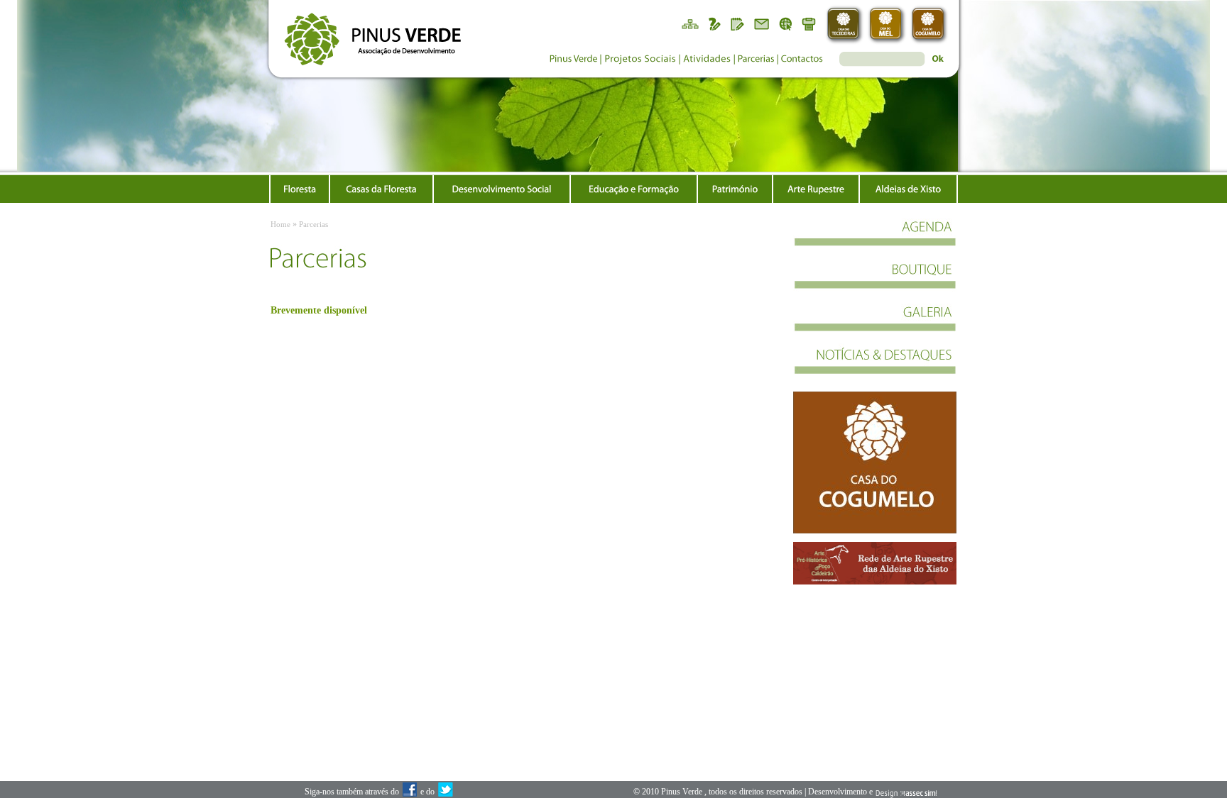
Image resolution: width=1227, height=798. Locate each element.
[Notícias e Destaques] (874, 367)
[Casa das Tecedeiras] (845, 25)
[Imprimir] (810, 23)
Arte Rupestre (815, 188)
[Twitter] (445, 793)
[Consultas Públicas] (714, 23)
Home (280, 224)
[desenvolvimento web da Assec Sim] (906, 793)
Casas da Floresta (381, 188)
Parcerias (756, 60)
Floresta (300, 188)
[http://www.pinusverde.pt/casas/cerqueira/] (874, 462)
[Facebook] (409, 793)
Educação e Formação (634, 188)
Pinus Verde (572, 60)
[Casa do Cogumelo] (930, 25)
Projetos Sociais (639, 60)
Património (735, 188)
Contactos (802, 60)
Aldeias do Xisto (908, 188)
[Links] (786, 23)
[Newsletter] (762, 23)
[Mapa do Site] (689, 23)
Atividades (707, 60)
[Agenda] (874, 239)
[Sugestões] (738, 23)
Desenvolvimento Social (501, 188)
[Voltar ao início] (366, 33)
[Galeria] (874, 325)
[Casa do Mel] (887, 25)
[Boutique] (874, 282)
